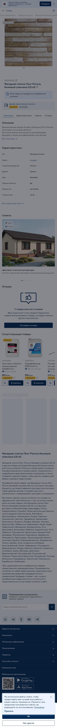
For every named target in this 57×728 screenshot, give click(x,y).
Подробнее (39, 707)
